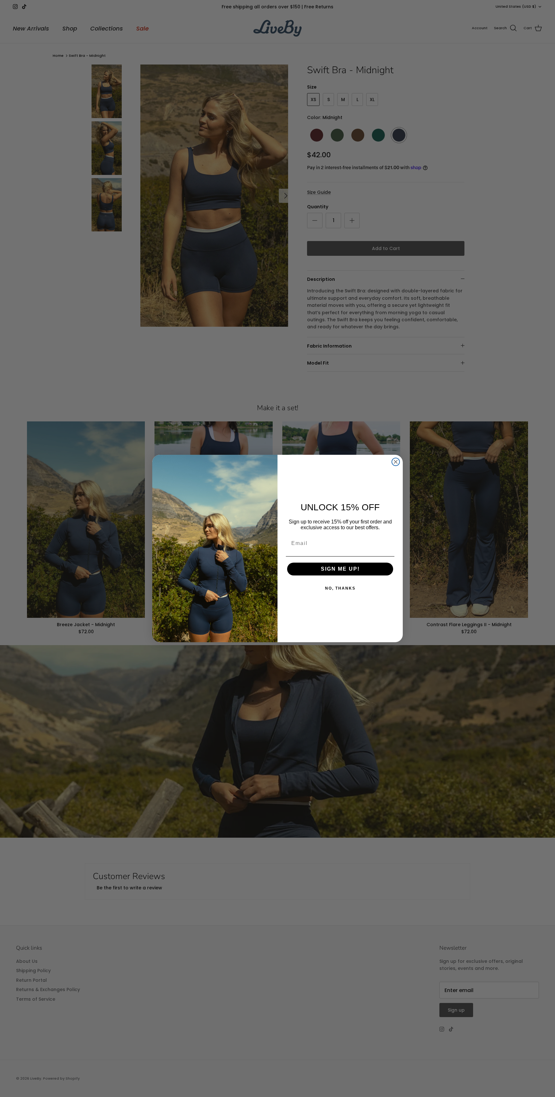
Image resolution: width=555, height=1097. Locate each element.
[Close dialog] (396, 462)
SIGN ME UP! (340, 569)
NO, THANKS (340, 588)
